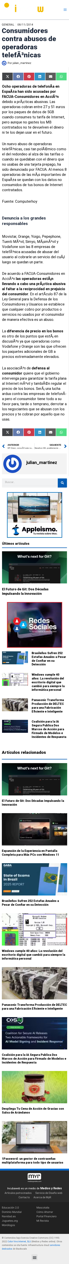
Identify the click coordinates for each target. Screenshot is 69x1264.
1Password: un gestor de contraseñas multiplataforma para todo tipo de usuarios (32, 1160)
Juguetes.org (10, 1220)
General (8, 24)
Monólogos (8, 1224)
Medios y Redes (51, 1188)
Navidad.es (9, 1216)
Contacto (24, 1197)
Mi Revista (42, 1220)
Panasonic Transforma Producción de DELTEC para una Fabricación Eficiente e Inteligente (48, 705)
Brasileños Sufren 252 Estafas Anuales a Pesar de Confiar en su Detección (49, 658)
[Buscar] (62, 483)
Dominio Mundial (12, 1211)
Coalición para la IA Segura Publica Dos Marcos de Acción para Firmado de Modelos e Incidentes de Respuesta (49, 729)
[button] (34, 1257)
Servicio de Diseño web (48, 1193)
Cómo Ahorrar (44, 1211)
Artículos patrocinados (18, 1193)
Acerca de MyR (42, 1197)
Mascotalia (42, 1207)
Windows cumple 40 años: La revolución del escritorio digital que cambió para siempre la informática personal (48, 682)
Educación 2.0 (10, 1207)
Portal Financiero (46, 1216)
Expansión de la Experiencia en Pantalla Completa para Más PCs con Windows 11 (30, 853)
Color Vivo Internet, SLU (19, 1241)
